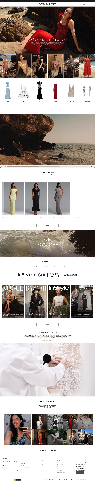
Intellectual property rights (61, 472)
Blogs (21, 469)
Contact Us (22, 459)
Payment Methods (42, 460)
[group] (13, 201)
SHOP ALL (47, 225)
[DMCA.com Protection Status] (17, 480)
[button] (82, 4)
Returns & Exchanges (24, 465)
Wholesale (59, 462)
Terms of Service (60, 468)
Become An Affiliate (60, 464)
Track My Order (23, 461)
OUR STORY (47, 324)
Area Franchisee (41, 464)
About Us (58, 460)
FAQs (21, 471)
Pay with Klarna (41, 462)
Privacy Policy (59, 470)
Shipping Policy (23, 463)
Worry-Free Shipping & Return (25, 467)
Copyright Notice (60, 466)
